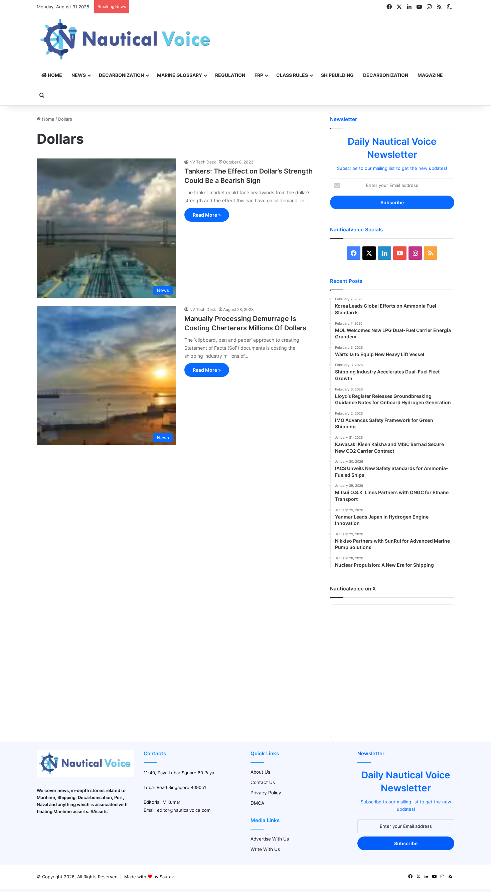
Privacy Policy (266, 792)
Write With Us (265, 849)
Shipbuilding (337, 75)
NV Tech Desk (202, 161)
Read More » (207, 215)
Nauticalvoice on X (353, 588)
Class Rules (292, 75)
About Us (260, 772)
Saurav (167, 876)
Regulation (230, 75)
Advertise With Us (270, 839)
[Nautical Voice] (126, 39)
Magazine (430, 75)
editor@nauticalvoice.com (183, 810)
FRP (259, 75)
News (78, 75)
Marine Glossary (179, 75)
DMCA (257, 803)
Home (54, 75)
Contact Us (263, 782)
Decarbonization (121, 75)
